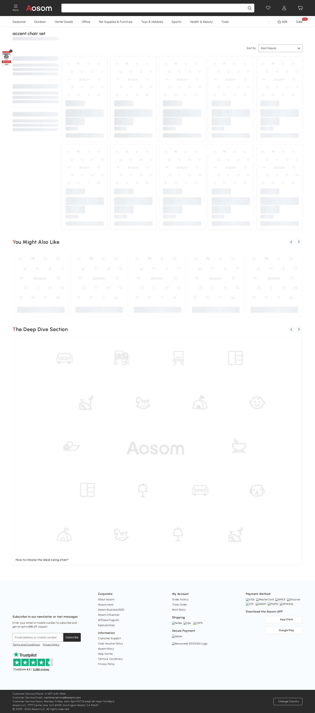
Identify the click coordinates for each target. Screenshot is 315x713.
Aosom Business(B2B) (111, 609)
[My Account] (284, 8)
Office (86, 22)
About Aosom (106, 599)
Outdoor (40, 22)
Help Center (105, 653)
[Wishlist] (268, 8)
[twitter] (47, 608)
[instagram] (23, 608)
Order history (180, 599)
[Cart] (300, 8)
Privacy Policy (51, 644)
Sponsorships (106, 625)
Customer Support (109, 638)
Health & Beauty (201, 22)
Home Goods (64, 22)
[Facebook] (15, 608)
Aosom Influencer (109, 614)
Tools (225, 22)
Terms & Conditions (110, 658)
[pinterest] (39, 608)
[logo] (39, 8)
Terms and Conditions (26, 644)
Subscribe (71, 637)
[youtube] (31, 608)
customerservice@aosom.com (62, 697)
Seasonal (19, 22)
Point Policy (179, 609)
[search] (249, 8)
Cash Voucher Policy (110, 643)
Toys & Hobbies (152, 22)
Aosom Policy (106, 648)
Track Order (179, 604)
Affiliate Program (108, 620)
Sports (176, 22)
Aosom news (106, 604)
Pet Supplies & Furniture (116, 22)
